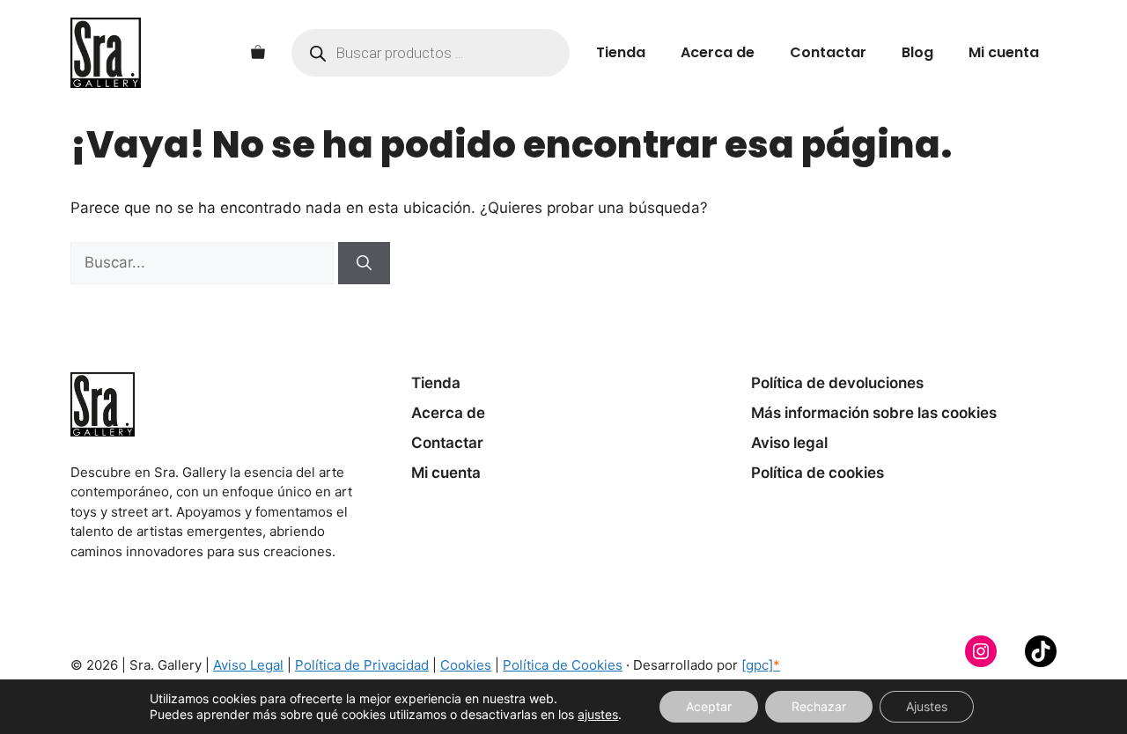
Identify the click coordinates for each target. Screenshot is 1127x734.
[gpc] (760, 665)
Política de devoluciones (837, 383)
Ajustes (926, 706)
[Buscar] (364, 263)
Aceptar (709, 706)
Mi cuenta (1004, 52)
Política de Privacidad (362, 665)
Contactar (828, 52)
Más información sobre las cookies (874, 413)
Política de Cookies (562, 665)
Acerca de (718, 52)
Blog (917, 52)
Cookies (465, 665)
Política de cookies (817, 472)
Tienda (620, 52)
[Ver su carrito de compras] (258, 52)
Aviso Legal (248, 665)
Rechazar (819, 706)
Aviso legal (789, 442)
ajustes (598, 714)
